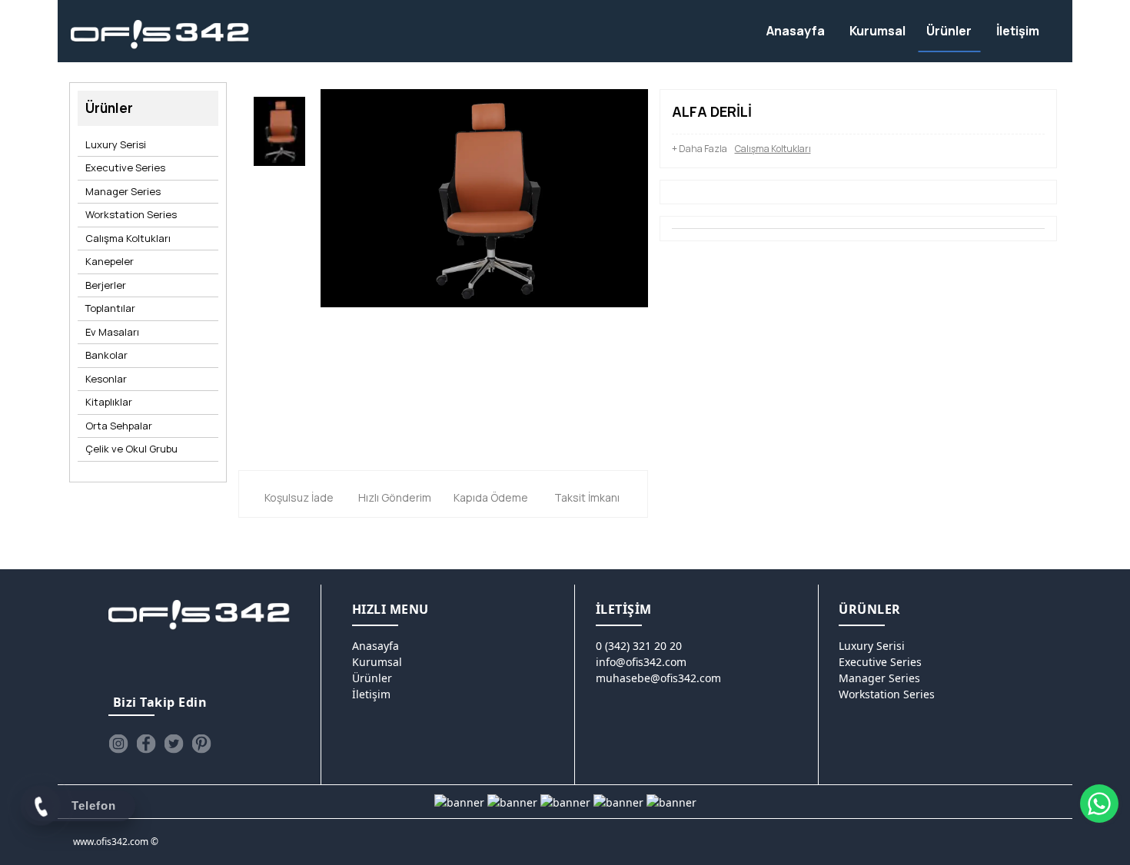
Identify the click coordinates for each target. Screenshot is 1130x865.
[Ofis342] (160, 35)
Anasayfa (375, 645)
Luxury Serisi (115, 144)
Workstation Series (131, 214)
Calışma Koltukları (128, 238)
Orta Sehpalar (118, 425)
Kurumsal (377, 662)
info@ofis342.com (641, 662)
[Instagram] (118, 743)
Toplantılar (110, 308)
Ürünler (372, 678)
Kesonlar (106, 379)
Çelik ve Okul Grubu (131, 449)
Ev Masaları (112, 332)
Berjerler (105, 285)
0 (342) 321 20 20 (639, 645)
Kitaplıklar (108, 402)
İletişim (371, 694)
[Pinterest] (201, 743)
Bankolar (106, 355)
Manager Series (123, 191)
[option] (279, 135)
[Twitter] (173, 743)
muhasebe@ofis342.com (658, 678)
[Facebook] (146, 743)
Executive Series (125, 167)
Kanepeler (109, 261)
